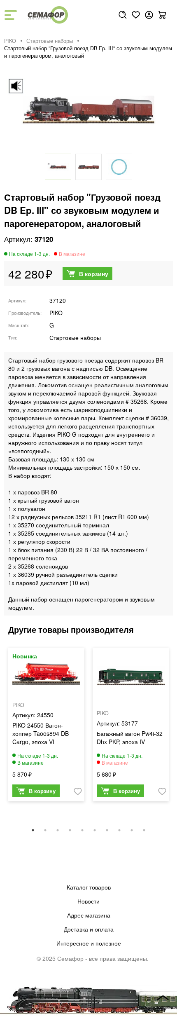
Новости (88, 901)
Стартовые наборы (49, 40)
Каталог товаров (89, 887)
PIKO (10, 40)
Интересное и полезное (88, 943)
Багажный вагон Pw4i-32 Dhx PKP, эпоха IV (130, 737)
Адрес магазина (88, 915)
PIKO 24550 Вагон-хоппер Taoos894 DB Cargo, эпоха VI (40, 733)
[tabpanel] (46, 727)
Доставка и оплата (89, 929)
